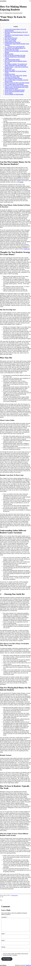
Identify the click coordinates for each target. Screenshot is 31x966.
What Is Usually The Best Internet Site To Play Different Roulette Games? (16, 87)
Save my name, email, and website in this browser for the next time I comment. (15, 954)
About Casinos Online (10, 40)
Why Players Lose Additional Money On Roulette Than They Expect (15, 48)
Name (3, 933)
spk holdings (3, 1)
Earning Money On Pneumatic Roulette (15, 90)
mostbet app (27, 248)
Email (3, 940)
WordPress (28, 965)
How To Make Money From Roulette (14, 84)
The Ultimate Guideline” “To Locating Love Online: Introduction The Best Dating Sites (16, 64)
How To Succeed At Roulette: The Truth (15, 55)
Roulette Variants (9, 54)
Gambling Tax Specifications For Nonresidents (16, 85)
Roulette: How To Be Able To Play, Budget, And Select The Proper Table (16, 76)
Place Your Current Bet (10, 39)
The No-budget (8, 93)
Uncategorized (14, 895)
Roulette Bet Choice (10, 74)
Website (3, 947)
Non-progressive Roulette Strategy (13, 78)
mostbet (21, 182)
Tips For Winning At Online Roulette (14, 94)
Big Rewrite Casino (10, 69)
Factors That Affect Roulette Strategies (14, 91)
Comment (4, 917)
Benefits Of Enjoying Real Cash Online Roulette (17, 82)
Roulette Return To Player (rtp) (12, 42)
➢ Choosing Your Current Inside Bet (14, 46)
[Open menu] (30, 1)
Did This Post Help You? (11, 38)
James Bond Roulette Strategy (12, 59)
